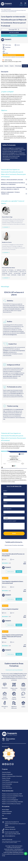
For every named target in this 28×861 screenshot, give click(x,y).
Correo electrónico (7, 508)
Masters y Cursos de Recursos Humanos (11, 803)
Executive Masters (6, 772)
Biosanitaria (4, 687)
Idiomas (23, 697)
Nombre (5, 490)
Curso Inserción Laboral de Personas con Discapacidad (13, 554)
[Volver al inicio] (6, 3)
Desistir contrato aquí (7, 839)
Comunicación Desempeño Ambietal (13, 850)
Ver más (19, 571)
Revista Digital (5, 809)
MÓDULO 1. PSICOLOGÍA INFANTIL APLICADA (12, 179)
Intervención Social (7, 9)
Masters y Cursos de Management (10, 799)
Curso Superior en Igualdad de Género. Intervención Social (12, 582)
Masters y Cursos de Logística (9, 797)
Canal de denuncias (18, 849)
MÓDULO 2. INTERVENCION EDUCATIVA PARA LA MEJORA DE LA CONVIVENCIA (13, 183)
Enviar (14, 533)
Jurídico (23, 706)
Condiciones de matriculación (13, 847)
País (4, 514)
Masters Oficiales (6, 778)
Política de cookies (8, 849)
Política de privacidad (16, 846)
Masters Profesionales (7, 774)
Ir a (5, 227)
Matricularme (14, 32)
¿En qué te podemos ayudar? (9, 520)
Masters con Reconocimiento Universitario (12, 776)
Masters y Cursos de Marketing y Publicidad (12, 801)
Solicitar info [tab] (14, 35)
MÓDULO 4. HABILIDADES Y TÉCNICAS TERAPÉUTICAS (10, 193)
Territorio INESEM (6, 813)
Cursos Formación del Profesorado (10, 782)
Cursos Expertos (6, 780)
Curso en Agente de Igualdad (10, 609)
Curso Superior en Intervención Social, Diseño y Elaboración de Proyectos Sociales (12, 636)
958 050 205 (12, 829)
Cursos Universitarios (7, 788)
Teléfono (5, 502)
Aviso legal (7, 846)
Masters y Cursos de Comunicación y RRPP (12, 793)
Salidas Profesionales (7, 811)
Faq (3, 815)
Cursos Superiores (6, 786)
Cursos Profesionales (7, 784)
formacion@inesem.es (10, 836)
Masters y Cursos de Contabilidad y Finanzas (12, 795)
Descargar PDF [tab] (13, 29)
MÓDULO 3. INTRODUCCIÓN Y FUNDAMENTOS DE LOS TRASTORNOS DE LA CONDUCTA (13, 188)
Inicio (2, 9)
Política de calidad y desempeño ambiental (13, 852)
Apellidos (5, 496)
